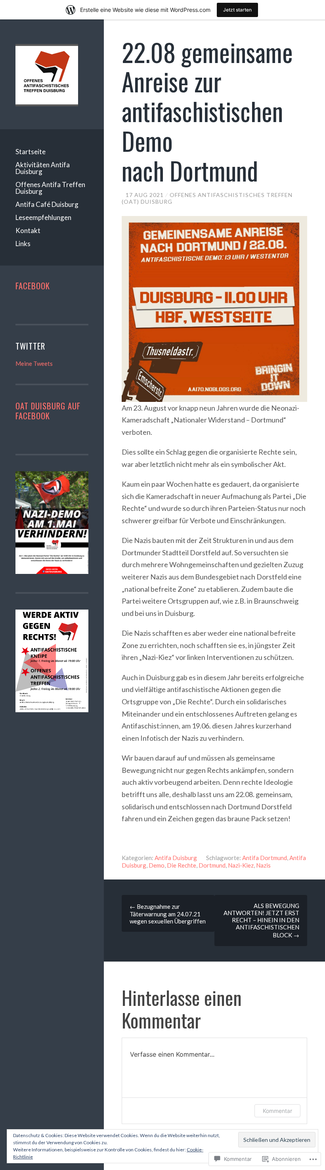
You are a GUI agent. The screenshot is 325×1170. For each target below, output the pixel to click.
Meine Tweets (34, 363)
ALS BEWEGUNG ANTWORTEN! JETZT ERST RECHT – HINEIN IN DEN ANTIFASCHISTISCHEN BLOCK (261, 920)
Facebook (32, 285)
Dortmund (212, 865)
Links (23, 243)
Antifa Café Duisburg (46, 204)
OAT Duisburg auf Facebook (47, 411)
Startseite (30, 151)
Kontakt (27, 230)
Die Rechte (181, 865)
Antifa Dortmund (264, 857)
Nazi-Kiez (241, 865)
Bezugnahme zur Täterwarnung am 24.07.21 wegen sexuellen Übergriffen (168, 914)
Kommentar (277, 1110)
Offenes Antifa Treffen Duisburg (50, 187)
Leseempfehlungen (43, 217)
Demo (156, 865)
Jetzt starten (237, 10)
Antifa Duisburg (176, 857)
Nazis (263, 865)
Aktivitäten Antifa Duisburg (42, 168)
